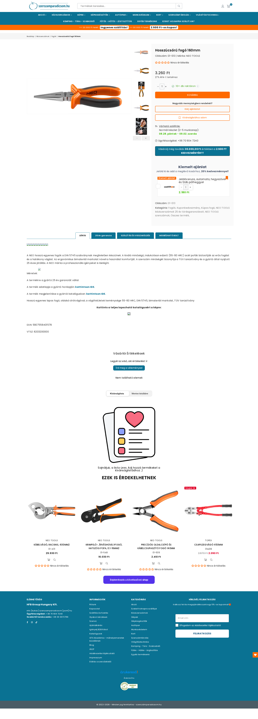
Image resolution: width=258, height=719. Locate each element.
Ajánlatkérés (95, 625)
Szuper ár (190, 488)
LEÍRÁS (82, 235)
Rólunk (92, 604)
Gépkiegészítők (100, 14)
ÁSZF (91, 649)
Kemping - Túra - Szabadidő (145, 646)
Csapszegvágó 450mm (208, 544)
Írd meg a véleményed (129, 368)
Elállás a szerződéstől (100, 661)
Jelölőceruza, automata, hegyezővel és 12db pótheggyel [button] (202, 180)
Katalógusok (95, 633)
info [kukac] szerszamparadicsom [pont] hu (49, 610)
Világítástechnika (207, 14)
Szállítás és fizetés (98, 612)
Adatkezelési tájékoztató (102, 653)
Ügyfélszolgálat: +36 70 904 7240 (177, 140)
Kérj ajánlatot (192, 109)
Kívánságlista (117, 393)
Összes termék (180, 215)
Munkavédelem (141, 14)
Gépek (80, 14)
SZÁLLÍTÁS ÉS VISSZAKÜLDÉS (135, 235)
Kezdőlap (30, 36)
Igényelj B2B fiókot (98, 629)
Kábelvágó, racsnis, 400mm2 (52, 544)
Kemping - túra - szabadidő (79, 21)
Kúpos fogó (208, 208)
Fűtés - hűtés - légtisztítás (116, 21)
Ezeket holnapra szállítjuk (144, 608)
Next (128, 96)
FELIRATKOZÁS (202, 633)
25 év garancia (103, 235)
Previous (29, 96)
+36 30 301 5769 (60, 616)
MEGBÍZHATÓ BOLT (169, 235)
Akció (41, 14)
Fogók (54, 36)
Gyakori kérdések (98, 617)
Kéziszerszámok (61, 14)
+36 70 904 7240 (54, 613)
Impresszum (95, 657)
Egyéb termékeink (147, 21)
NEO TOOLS (193, 56)
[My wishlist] (255, 655)
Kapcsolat (94, 608)
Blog (91, 645)
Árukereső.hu (129, 678)
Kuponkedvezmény (188, 208)
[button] (162, 62)
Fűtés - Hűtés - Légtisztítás (144, 650)
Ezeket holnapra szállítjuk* (178, 21)
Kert (159, 14)
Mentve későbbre (140, 393)
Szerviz (93, 621)
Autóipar (120, 14)
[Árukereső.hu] (129, 674)
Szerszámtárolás (178, 14)
